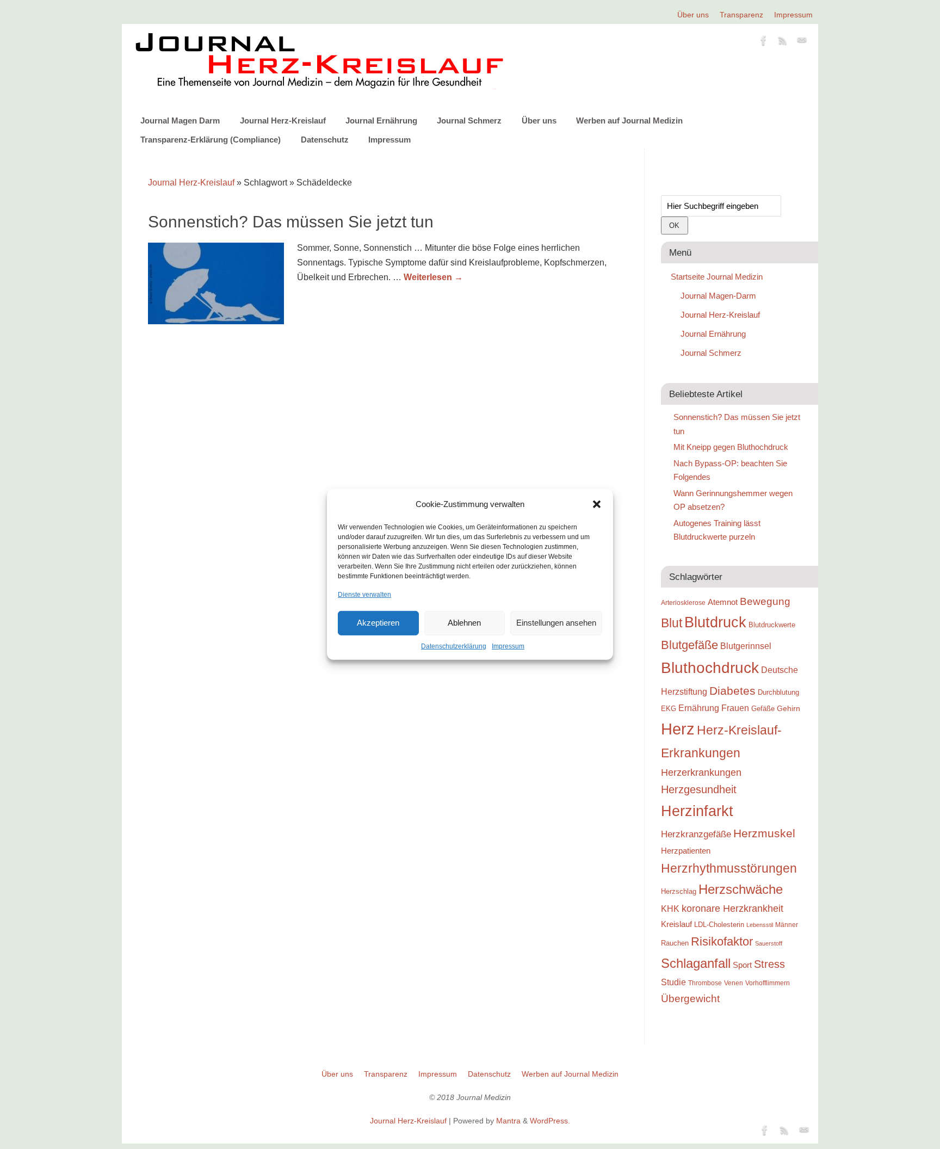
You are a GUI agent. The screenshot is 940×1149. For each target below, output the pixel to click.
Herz (678, 729)
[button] (596, 504)
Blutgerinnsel (745, 646)
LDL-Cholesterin (719, 925)
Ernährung (698, 708)
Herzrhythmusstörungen (729, 868)
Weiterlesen (433, 277)
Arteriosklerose (683, 603)
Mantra (508, 1120)
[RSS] (783, 42)
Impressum (508, 646)
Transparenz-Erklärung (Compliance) (210, 139)
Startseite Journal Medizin (717, 276)
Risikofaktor (722, 941)
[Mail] (802, 42)
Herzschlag (678, 891)
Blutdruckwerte (772, 625)
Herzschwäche (740, 889)
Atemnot (723, 602)
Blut (671, 623)
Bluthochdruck (710, 667)
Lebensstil (759, 925)
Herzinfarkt (697, 811)
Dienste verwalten (364, 594)
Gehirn (788, 708)
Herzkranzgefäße (696, 834)
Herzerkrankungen (701, 772)
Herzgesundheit (699, 789)
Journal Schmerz (469, 120)
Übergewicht (690, 998)
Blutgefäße (689, 645)
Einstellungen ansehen (556, 622)
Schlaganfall (696, 963)
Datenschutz (325, 139)
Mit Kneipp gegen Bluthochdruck (730, 447)
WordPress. (550, 1120)
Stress (769, 964)
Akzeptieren (378, 622)
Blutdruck (715, 622)
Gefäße (763, 709)
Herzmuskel (764, 833)
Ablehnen (464, 622)
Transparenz (741, 14)
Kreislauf (676, 924)
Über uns (693, 14)
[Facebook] (764, 42)
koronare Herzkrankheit (732, 908)
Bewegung (765, 601)
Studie (673, 982)
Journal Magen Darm (180, 120)
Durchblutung (778, 692)
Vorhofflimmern (767, 983)
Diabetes (732, 690)
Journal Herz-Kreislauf (283, 120)
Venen (733, 982)
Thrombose (705, 982)
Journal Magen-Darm (718, 295)
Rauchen (675, 943)
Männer (786, 924)
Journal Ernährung (381, 120)
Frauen (735, 708)
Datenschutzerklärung (453, 646)
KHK (670, 908)
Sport (742, 964)
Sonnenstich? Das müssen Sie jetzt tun (291, 222)
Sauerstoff (768, 943)
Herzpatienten (685, 851)
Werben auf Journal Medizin (629, 120)
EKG (668, 709)
